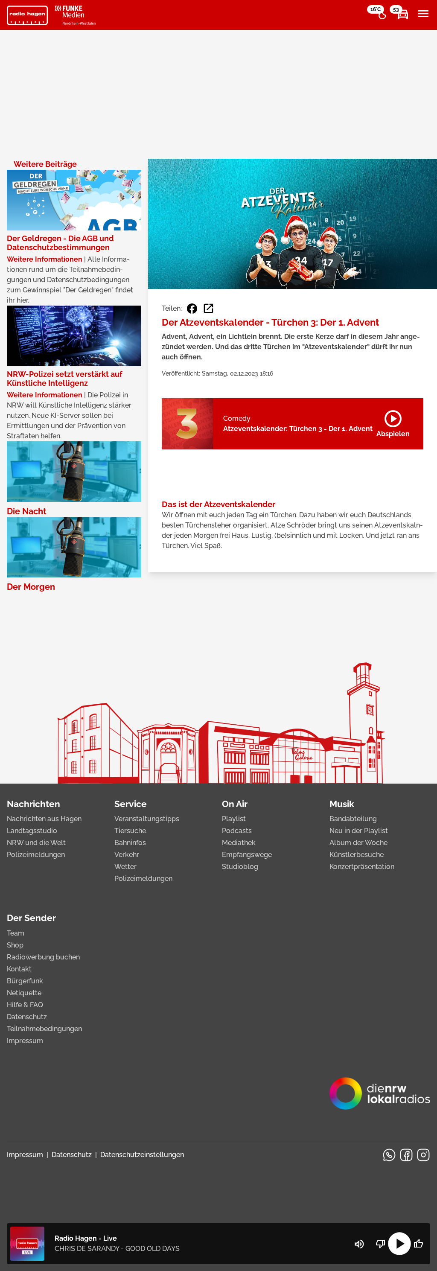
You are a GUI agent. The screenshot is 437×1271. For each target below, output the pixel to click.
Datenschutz (27, 1017)
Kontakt (19, 969)
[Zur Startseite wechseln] (27, 15)
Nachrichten (33, 804)
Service (130, 804)
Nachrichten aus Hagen (44, 819)
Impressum (25, 1041)
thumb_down (381, 1244)
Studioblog (240, 867)
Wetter (125, 867)
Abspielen (393, 422)
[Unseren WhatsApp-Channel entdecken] (389, 1155)
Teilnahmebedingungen (44, 1029)
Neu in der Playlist (358, 831)
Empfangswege (247, 855)
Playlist (234, 819)
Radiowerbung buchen (43, 957)
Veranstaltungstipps (146, 819)
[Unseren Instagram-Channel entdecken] (423, 1155)
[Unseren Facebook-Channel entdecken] (406, 1155)
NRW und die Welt (36, 843)
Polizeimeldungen (36, 855)
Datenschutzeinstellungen (142, 1155)
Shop (15, 945)
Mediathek (239, 843)
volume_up (359, 1244)
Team (15, 933)
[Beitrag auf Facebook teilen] (192, 308)
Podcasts (237, 831)
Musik (341, 804)
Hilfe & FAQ (25, 1005)
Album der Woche (358, 843)
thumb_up (418, 1244)
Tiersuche (130, 831)
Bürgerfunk (25, 981)
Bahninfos (130, 843)
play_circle (399, 1243)
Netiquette (24, 993)
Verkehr (126, 855)
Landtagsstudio (32, 831)
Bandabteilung (353, 819)
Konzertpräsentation (361, 867)
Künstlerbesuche (356, 855)
